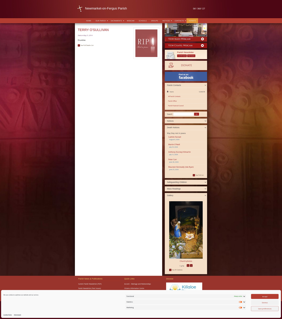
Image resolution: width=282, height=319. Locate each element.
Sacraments (116, 21)
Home (88, 21)
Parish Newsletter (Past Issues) (89, 288)
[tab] (186, 85)
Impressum (17, 315)
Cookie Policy (7, 315)
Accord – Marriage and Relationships (137, 284)
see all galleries (177, 270)
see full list (200, 175)
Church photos (186, 261)
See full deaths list (87, 45)
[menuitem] (88, 20)
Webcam (130, 21)
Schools (143, 21)
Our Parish (101, 21)
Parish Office (172, 101)
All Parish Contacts (174, 96)
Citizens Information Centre (134, 288)
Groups (154, 21)
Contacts (179, 21)
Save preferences (265, 309)
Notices (166, 21)
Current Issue (182, 56)
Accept (264, 296)
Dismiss (265, 302)
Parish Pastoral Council (176, 106)
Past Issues (191, 56)
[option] (186, 231)
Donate (192, 21)
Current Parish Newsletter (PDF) (90, 284)
